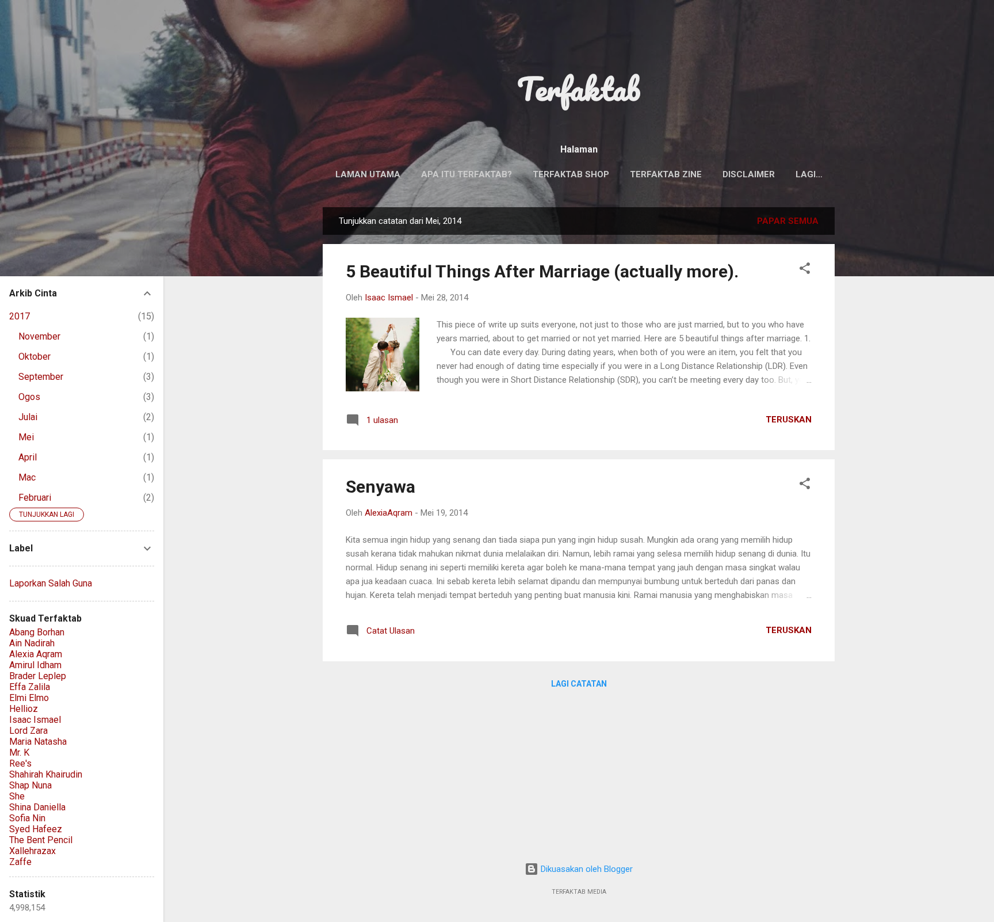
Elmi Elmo (29, 697)
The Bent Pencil (40, 840)
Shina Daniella (37, 807)
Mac (27, 477)
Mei (26, 437)
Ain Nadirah (32, 643)
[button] (805, 270)
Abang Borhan (36, 632)
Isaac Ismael (35, 719)
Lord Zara (28, 730)
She (17, 796)
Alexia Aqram (35, 654)
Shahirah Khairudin (45, 774)
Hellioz (23, 708)
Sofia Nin (27, 818)
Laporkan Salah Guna (50, 583)
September (40, 376)
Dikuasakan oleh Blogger (585, 869)
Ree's (20, 763)
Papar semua (788, 221)
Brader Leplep (37, 675)
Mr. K (19, 752)
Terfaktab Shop (571, 174)
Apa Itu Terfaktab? (466, 174)
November (39, 336)
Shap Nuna (30, 785)
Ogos (29, 396)
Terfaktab (578, 88)
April (27, 457)
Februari (34, 497)
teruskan (789, 419)
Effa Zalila (29, 686)
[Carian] (828, 31)
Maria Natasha (38, 741)
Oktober (34, 356)
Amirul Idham (35, 665)
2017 (19, 316)
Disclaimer (748, 174)
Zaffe (20, 861)
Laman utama (367, 174)
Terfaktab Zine (666, 174)
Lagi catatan (579, 683)
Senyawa (380, 487)
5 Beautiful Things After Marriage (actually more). (542, 271)
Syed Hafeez (35, 829)
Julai (27, 417)
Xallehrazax (32, 850)
